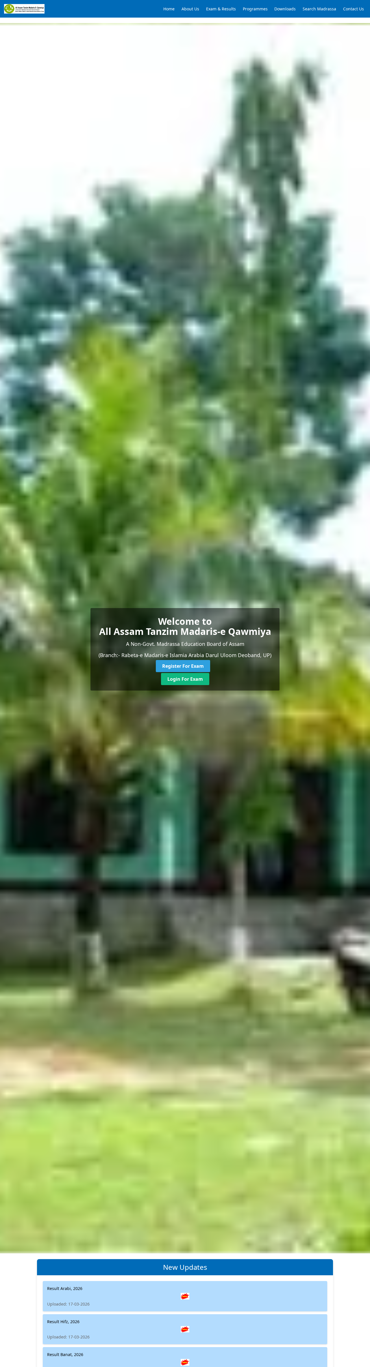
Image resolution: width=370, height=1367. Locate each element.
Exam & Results (221, 9)
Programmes (255, 9)
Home (169, 9)
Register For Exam (183, 666)
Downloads (285, 9)
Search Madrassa (319, 9)
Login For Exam (185, 679)
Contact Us (353, 9)
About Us (190, 9)
